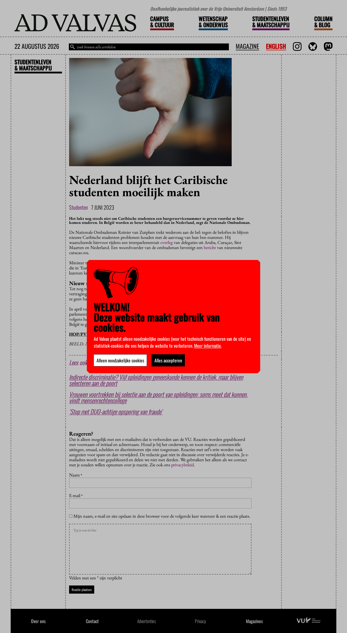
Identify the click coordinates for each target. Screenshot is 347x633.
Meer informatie (207, 345)
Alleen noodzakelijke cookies (120, 360)
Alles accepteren (168, 360)
